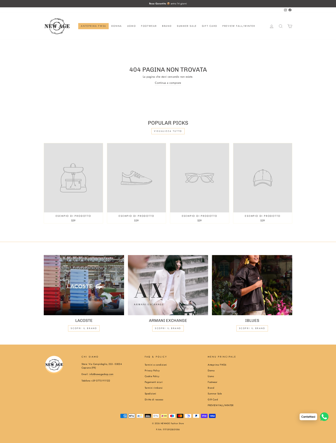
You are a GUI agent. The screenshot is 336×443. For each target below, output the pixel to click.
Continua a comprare (168, 83)
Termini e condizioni (156, 364)
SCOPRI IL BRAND (168, 328)
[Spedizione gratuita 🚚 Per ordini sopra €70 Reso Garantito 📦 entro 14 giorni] (168, 4)
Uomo (131, 26)
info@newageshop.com (101, 374)
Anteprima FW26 (93, 26)
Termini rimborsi (154, 388)
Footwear (149, 26)
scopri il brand (84, 328)
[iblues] (252, 285)
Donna (116, 26)
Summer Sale (187, 26)
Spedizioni (150, 393)
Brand (167, 26)
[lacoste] (84, 285)
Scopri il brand (252, 328)
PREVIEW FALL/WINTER (238, 26)
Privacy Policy (152, 370)
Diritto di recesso (154, 399)
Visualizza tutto (168, 131)
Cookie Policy (152, 376)
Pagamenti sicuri (154, 382)
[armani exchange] (168, 285)
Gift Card (209, 26)
